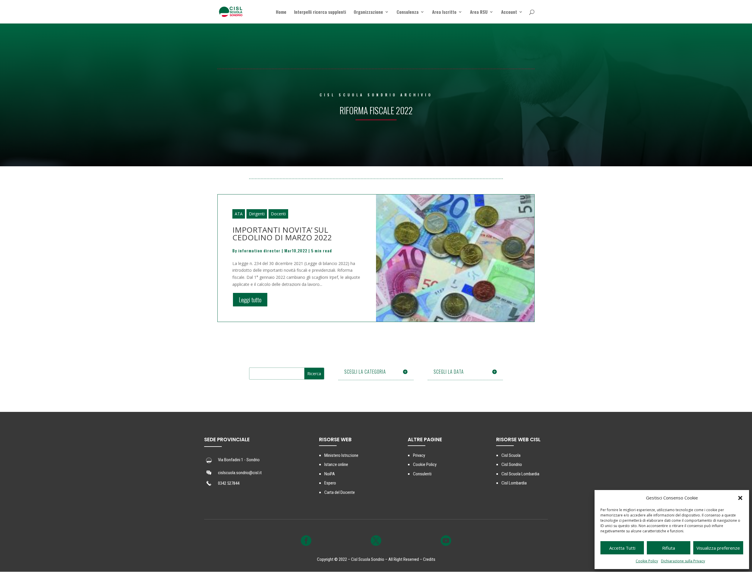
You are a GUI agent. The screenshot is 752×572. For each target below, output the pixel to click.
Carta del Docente (339, 492)
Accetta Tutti (622, 548)
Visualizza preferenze (718, 548)
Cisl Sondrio (511, 464)
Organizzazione (368, 12)
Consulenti (422, 474)
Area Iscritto (444, 12)
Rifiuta (668, 548)
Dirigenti (257, 214)
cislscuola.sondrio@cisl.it (240, 472)
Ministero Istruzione (341, 455)
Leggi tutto (250, 299)
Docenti (278, 214)
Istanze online (336, 464)
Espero (330, 483)
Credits (429, 559)
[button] (740, 498)
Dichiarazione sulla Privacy (683, 560)
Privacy (419, 455)
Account (509, 12)
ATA (239, 214)
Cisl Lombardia (514, 483)
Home (281, 12)
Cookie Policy (647, 560)
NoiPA (329, 474)
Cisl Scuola (511, 455)
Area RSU (479, 12)
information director (259, 250)
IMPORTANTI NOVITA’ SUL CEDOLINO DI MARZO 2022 (282, 233)
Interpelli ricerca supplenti (320, 12)
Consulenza (408, 12)
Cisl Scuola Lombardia (520, 474)
